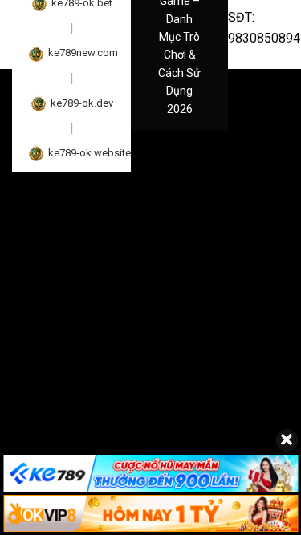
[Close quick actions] (286, 440)
